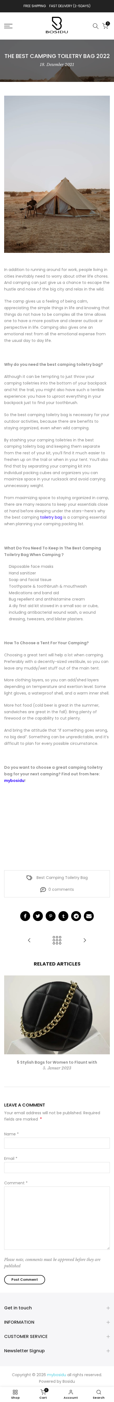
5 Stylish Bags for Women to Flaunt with (57, 1062)
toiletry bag (51, 517)
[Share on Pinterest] (51, 916)
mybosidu (14, 780)
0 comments (61, 889)
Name (11, 1134)
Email (10, 1158)
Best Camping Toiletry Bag (62, 877)
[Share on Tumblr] (63, 916)
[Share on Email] (89, 916)
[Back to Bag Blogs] (57, 941)
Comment (16, 1183)
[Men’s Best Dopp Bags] (29, 941)
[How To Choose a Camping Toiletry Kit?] (85, 941)
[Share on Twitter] (38, 916)
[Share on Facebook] (25, 916)
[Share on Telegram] (76, 916)
